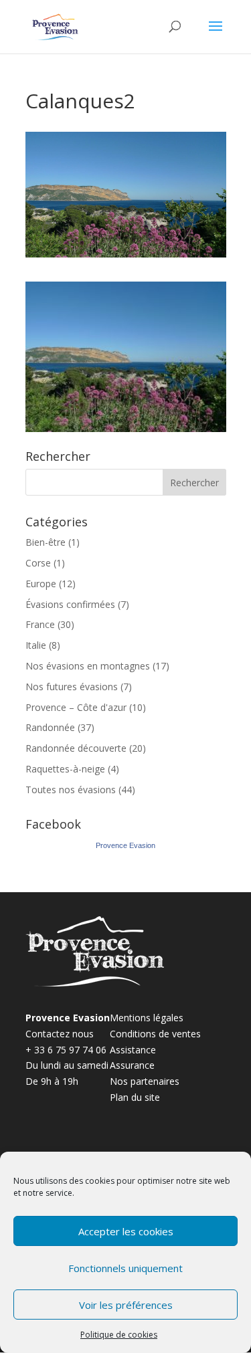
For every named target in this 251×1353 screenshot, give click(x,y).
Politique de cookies (118, 1334)
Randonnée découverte (76, 748)
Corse (38, 562)
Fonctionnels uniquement (125, 1268)
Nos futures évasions (71, 686)
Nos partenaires (144, 1081)
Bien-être (45, 542)
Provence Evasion (125, 845)
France (40, 624)
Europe (40, 583)
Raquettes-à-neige (65, 768)
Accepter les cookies (125, 1231)
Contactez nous (59, 1033)
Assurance (132, 1065)
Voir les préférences (126, 1305)
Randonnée (50, 727)
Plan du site (135, 1097)
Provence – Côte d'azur (76, 707)
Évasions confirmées (70, 604)
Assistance (133, 1049)
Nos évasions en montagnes (87, 665)
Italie (35, 645)
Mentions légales (146, 1017)
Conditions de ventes (155, 1033)
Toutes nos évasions (70, 789)
